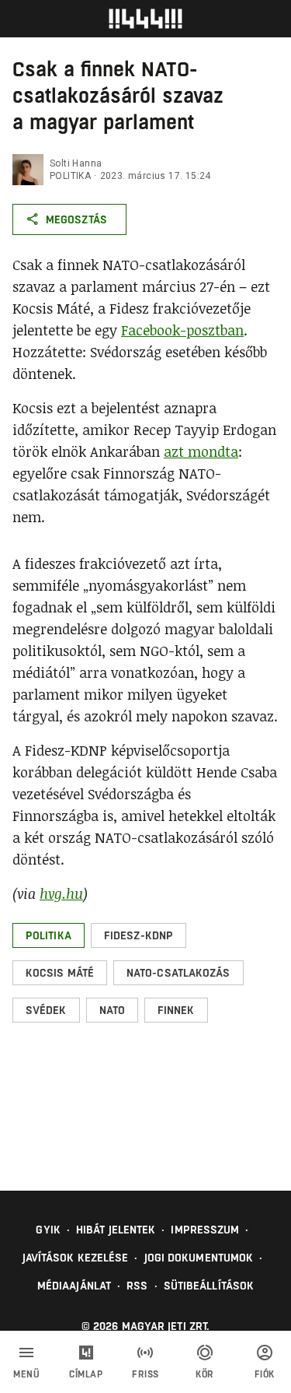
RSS (136, 1285)
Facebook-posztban (182, 330)
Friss (145, 1374)
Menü (26, 1374)
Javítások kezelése (76, 1257)
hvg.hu (61, 893)
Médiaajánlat (74, 1285)
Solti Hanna (76, 163)
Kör (205, 1374)
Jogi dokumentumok (199, 1257)
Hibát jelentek (115, 1229)
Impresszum (205, 1229)
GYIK (48, 1229)
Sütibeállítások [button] (209, 1285)
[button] (48, 935)
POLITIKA (70, 175)
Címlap (85, 1374)
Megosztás (76, 219)
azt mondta (201, 451)
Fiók (265, 1374)
